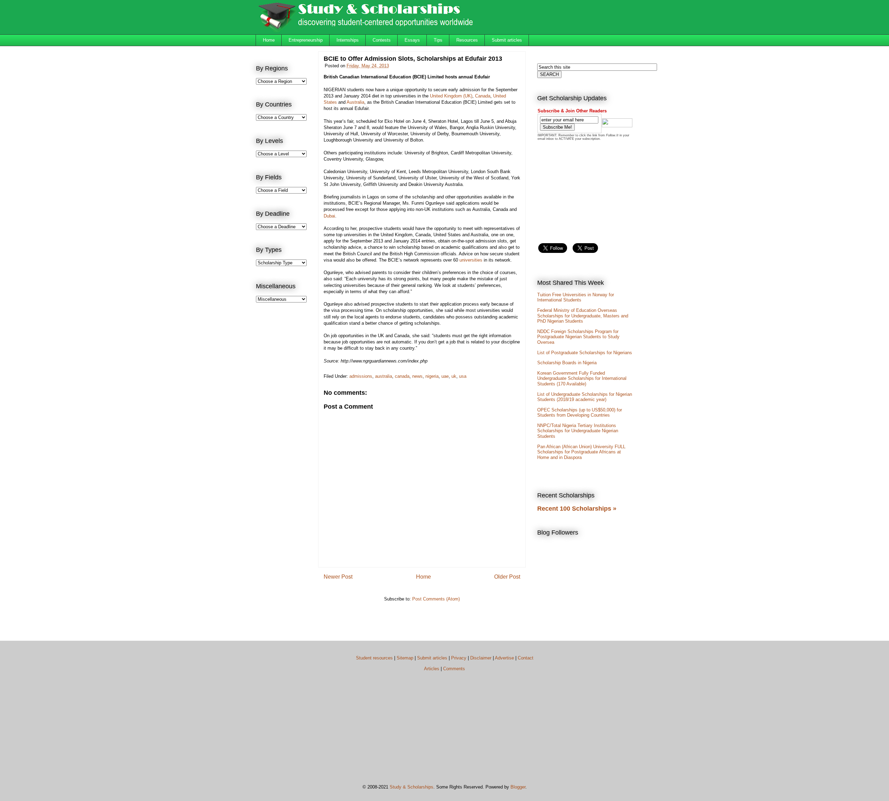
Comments (454, 668)
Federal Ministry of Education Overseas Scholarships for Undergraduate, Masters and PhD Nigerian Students (582, 316)
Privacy (458, 658)
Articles (431, 668)
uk (453, 376)
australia (383, 376)
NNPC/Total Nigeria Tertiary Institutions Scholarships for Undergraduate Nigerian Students (577, 431)
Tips (438, 40)
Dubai (329, 216)
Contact (525, 658)
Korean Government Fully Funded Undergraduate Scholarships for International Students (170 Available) (581, 378)
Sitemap (405, 658)
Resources (467, 40)
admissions (360, 376)
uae (445, 376)
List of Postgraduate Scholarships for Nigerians (584, 352)
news (417, 376)
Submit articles (507, 40)
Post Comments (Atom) (436, 599)
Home (269, 40)
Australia (355, 102)
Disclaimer (480, 658)
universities (470, 260)
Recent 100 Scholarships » (576, 508)
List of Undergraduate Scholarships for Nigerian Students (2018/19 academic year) (584, 397)
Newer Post (338, 577)
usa (462, 376)
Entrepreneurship (306, 40)
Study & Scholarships (411, 787)
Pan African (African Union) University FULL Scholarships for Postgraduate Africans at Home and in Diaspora (581, 452)
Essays (412, 40)
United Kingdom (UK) (451, 96)
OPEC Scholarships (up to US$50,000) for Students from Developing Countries (579, 412)
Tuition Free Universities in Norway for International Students (575, 297)
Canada (482, 96)
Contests (382, 40)
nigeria (432, 376)
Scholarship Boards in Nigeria (567, 362)
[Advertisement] (283, 422)
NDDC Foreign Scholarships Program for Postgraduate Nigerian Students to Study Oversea (578, 337)
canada (402, 376)
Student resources (374, 658)
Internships (348, 40)
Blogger (517, 787)
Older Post (507, 577)
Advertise (504, 658)
